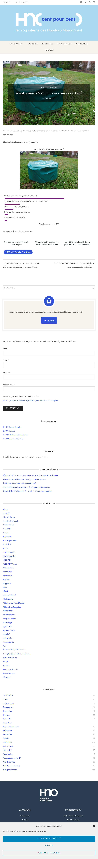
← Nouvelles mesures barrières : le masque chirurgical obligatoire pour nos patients (21, 265)
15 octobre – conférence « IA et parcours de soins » (24, 479)
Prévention (81, 44)
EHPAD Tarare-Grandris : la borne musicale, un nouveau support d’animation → (75, 265)
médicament (9, 614)
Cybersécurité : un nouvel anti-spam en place (16, 243)
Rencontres (16, 44)
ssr (5, 646)
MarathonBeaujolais (12, 607)
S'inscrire (49, 320)
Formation (7, 711)
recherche (8, 638)
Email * (6, 348)
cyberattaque (9, 552)
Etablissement (9, 384)
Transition (7, 750)
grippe (6, 579)
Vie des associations (11, 765)
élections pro (9, 673)
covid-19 (7, 544)
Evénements (64, 44)
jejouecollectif (10, 595)
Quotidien (47, 44)
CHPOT (7, 528)
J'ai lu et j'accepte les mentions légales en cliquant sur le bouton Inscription (30, 400)
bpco (6, 509)
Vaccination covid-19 (12, 758)
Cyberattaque (8, 703)
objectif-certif (10, 618)
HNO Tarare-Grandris (12, 427)
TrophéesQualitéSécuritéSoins (17, 653)
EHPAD (7, 560)
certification (9, 524)
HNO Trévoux (9, 430)
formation (8, 575)
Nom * (6, 360)
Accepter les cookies (49, 839)
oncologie (8, 622)
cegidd (7, 513)
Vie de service (9, 761)
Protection (7, 734)
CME (6, 532)
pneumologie (9, 630)
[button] (94, 826)
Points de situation (11, 726)
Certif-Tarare (9, 517)
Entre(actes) (9, 567)
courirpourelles (10, 540)
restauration (9, 642)
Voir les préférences (49, 853)
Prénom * (7, 372)
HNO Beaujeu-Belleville (13, 438)
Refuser (49, 846)
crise (6, 548)
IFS (5, 587)
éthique (7, 677)
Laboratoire (9, 599)
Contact (7, 2)
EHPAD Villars (10, 563)
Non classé (7, 722)
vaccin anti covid (11, 669)
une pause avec (10, 657)
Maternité (8, 610)
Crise (5, 699)
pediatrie (7, 626)
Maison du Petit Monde (14, 603)
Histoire (32, 44)
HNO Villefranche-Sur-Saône (18, 252)
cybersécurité (9, 556)
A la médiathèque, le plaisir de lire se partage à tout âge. (26, 487)
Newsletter (22, 2)
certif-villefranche (11, 521)
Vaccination (8, 754)
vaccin (7, 665)
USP (6, 661)
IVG (6, 591)
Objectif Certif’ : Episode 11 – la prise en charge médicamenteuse (77, 243)
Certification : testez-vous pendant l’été (19, 483)
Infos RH (7, 718)
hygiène (7, 583)
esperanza (8, 571)
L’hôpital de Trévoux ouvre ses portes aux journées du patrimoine (30, 475)
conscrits (8, 536)
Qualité (49, 50)
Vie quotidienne (49, 88)
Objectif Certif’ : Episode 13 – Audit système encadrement (47, 243)
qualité (7, 634)
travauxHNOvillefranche (14, 649)
